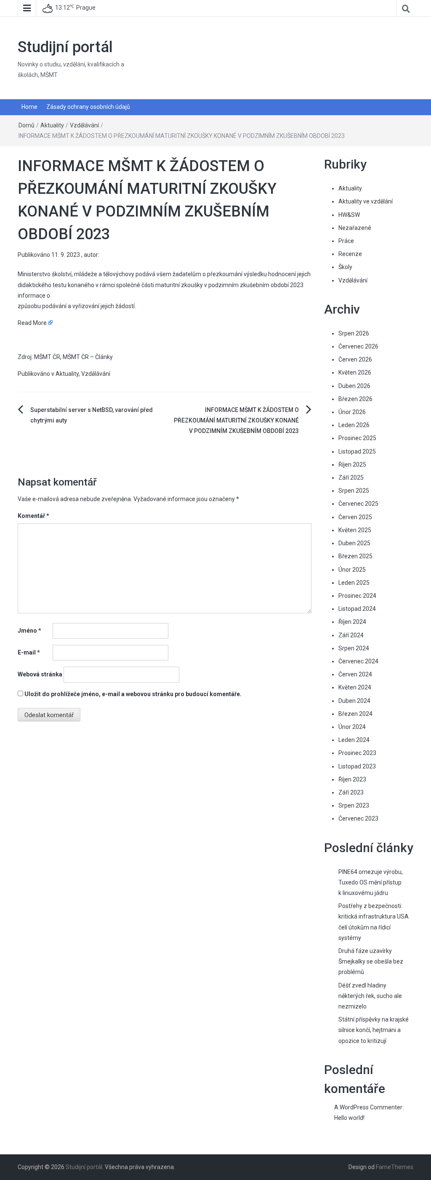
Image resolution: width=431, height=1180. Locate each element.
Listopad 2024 (357, 608)
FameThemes (394, 1167)
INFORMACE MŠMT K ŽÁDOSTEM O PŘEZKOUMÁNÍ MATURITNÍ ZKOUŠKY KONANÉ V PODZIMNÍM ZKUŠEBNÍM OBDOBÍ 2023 (236, 420)
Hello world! (349, 1117)
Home (29, 106)
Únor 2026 (352, 412)
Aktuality (52, 125)
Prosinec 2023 (357, 753)
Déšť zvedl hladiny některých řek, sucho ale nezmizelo (370, 996)
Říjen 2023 (352, 779)
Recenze (350, 254)
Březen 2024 (355, 713)
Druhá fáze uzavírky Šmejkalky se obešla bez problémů (370, 961)
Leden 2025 (354, 582)
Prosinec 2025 (357, 438)
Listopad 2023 (357, 766)
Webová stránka (40, 674)
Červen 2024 (355, 674)
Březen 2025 (355, 556)
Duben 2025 (354, 543)
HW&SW (349, 214)
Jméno (29, 630)
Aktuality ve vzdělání (365, 201)
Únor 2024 (352, 726)
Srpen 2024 (353, 648)
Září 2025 (351, 477)
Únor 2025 (352, 569)
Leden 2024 (354, 740)
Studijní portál (65, 47)
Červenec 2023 (358, 818)
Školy (345, 267)
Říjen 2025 (352, 464)
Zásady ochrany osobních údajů (88, 106)
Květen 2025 (354, 530)
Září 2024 (351, 635)
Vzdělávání (84, 125)
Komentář (33, 515)
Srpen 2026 (353, 333)
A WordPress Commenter (368, 1107)
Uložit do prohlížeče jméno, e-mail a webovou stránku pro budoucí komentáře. (133, 694)
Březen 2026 (355, 399)
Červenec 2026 (358, 346)
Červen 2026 (355, 359)
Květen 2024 (354, 687)
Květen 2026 (354, 372)
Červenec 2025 (358, 503)
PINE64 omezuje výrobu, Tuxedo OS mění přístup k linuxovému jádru (370, 882)
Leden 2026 (354, 425)
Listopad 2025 (357, 451)
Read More (32, 322)
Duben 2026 (354, 386)
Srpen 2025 (353, 490)
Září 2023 (351, 792)
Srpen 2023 (353, 805)
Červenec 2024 (358, 661)
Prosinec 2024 (357, 595)
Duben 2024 (354, 700)
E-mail (29, 652)
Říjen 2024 (352, 621)
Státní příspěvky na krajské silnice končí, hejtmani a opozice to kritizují (373, 1030)
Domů (27, 125)
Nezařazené (354, 227)
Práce (346, 241)
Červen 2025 (355, 517)
